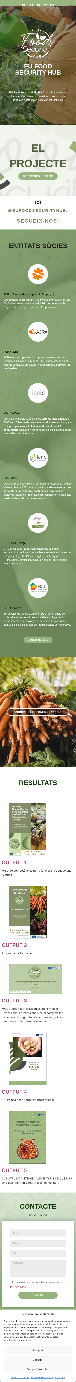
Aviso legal (60, 1377)
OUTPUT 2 (14, 945)
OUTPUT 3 (14, 1001)
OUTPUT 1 (14, 862)
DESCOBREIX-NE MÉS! (38, 176)
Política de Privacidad (42, 1377)
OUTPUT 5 (14, 1170)
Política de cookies (20, 1377)
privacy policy (18, 1286)
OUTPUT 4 (14, 1092)
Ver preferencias (38, 1369)
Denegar (38, 1359)
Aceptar (38, 1350)
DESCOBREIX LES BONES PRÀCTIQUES (38, 712)
